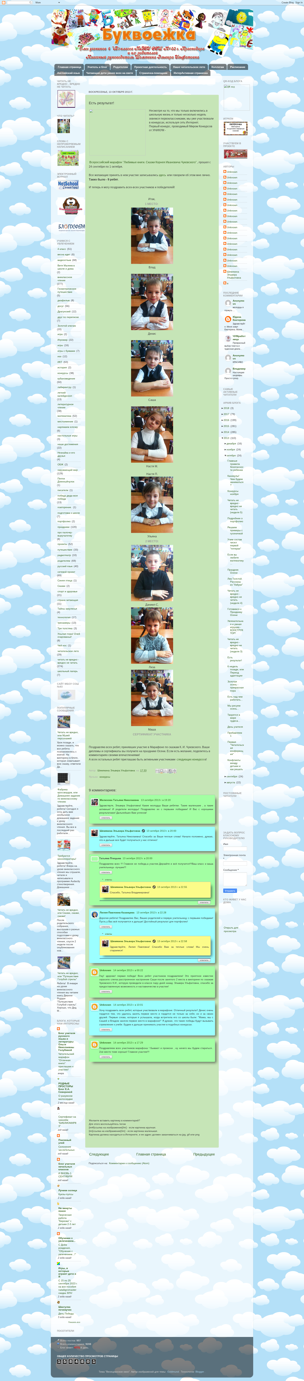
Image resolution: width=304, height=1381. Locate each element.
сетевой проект (66, 571)
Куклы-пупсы (65, 1194)
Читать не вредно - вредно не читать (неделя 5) (236, 506)
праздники (63, 527)
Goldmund (173, 1371)
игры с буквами (66, 350)
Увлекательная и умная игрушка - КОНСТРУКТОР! (236, 627)
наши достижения (68, 444)
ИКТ (60, 362)
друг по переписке (68, 317)
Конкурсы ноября (234, 492)
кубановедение (66, 378)
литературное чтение (66, 406)
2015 (227, 426)
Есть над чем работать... (236, 698)
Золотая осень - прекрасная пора (237, 686)
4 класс (62, 249)
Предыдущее (204, 1154)
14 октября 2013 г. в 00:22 (128, 970)
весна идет (64, 254)
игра (60, 334)
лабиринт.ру (64, 387)
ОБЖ (60, 464)
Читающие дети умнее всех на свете (109, 72)
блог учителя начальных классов (66, 1166)
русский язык (65, 566)
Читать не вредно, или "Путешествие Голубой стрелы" (68, 976)
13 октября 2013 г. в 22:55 (172, 887)
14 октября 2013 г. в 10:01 (128, 1004)
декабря (232, 443)
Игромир (63, 339)
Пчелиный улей (64, 1141)
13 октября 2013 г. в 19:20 (156, 800)
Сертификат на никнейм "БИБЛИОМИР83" (67, 1121)
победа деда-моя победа (68, 497)
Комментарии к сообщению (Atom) (129, 1163)
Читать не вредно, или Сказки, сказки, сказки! (69, 912)
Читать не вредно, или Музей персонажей (68, 735)
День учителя (236, 726)
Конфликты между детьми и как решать (236, 765)
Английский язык (68, 72)
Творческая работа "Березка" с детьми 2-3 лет (67, 1220)
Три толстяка (65, 628)
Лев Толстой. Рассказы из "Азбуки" (236, 581)
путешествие (65, 549)
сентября (233, 776)
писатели (63, 490)
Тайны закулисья (67, 608)
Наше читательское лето (189, 66)
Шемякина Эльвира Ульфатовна (120, 830)
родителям (64, 560)
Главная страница (69, 66)
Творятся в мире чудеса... (235, 717)
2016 (227, 420)
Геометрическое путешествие (67, 290)
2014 (227, 432)
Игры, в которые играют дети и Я (67, 1272)
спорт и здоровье (67, 591)
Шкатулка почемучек (64, 1308)
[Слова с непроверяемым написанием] (68, 158)
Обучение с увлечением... (66, 1239)
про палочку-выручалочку (65, 534)
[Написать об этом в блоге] (162, 770)
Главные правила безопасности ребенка (236, 465)
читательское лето (68, 651)
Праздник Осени (234, 571)
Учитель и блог (97, 66)
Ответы (108, 880)
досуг (61, 306)
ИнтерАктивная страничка (191, 72)
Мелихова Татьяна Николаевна (119, 800)
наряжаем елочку (68, 427)
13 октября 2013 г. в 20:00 (161, 830)
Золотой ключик (67, 325)
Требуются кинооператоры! (67, 857)
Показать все (74, 1322)
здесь (162, 175)
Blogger (199, 1371)
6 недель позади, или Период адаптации (237, 671)
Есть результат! (236, 659)
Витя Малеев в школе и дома (66, 267)
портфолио (64, 521)
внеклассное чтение (65, 279)
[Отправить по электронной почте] (157, 770)
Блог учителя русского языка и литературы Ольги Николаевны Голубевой (66, 1041)
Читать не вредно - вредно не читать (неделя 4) (236, 596)
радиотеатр (64, 555)
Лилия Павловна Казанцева (117, 912)
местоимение (65, 421)
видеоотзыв (64, 260)
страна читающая (68, 600)
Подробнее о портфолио (236, 520)
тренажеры (64, 622)
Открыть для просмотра (231, 929)
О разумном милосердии (65, 1097)
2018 (227, 408)
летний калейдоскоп (65, 394)
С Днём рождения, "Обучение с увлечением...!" (67, 1249)
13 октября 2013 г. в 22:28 (151, 912)
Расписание (237, 66)
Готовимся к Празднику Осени (236, 612)
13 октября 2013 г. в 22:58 (172, 941)
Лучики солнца (67, 1190)
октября (232, 455)
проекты (62, 544)
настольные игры (67, 435)
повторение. (65, 507)
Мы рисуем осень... (235, 707)
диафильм (64, 300)
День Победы (66, 1313)
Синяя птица (65, 580)
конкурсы (105, 776)
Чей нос (62, 645)
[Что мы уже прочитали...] (66, 99)
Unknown (105, 970)
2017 (227, 414)
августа (232, 782)
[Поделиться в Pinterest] (175, 770)
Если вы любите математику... (237, 559)
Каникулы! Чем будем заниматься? (236, 480)
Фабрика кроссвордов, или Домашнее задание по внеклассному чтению (69, 795)
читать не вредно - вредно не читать (68, 661)
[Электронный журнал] (68, 186)
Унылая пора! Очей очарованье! (69, 635)
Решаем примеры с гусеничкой (236, 530)
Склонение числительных (66, 1148)
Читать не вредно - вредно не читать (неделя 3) (236, 645)
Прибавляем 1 (236, 734)
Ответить (106, 818)
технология (64, 617)
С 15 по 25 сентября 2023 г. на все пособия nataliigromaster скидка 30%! (67, 1286)
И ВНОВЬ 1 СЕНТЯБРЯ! (65, 1175)
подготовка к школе (69, 512)
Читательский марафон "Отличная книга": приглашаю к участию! (66, 1062)
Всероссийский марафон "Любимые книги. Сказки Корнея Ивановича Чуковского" (143, 162)
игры (60, 345)
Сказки (61, 586)
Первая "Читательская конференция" (237, 748)
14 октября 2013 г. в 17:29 (128, 1042)
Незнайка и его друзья (66, 454)
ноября (232, 449)
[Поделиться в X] (166, 770)
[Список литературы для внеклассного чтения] (63, 126)
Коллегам (217, 66)
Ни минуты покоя (65, 1209)
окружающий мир (68, 469)
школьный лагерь (68, 671)
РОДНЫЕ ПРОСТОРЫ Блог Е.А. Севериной (65, 1087)
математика (64, 415)
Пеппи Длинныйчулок (66, 480)
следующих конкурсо (190, 759)
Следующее (99, 1154)
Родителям (120, 66)
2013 (227, 438)
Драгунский (64, 311)
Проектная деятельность (150, 66)
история (62, 367)
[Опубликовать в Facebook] (170, 770)
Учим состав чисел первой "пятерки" (236, 544)
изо (59, 356)
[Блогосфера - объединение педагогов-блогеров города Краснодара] (71, 228)
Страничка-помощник (153, 72)
